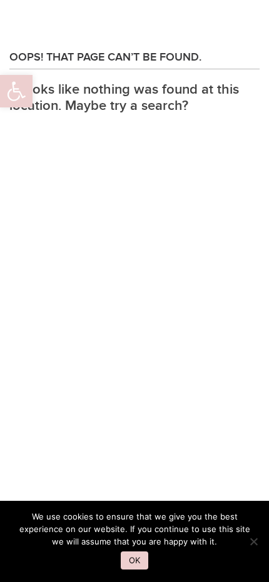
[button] (16, 91)
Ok (134, 560)
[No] (253, 541)
